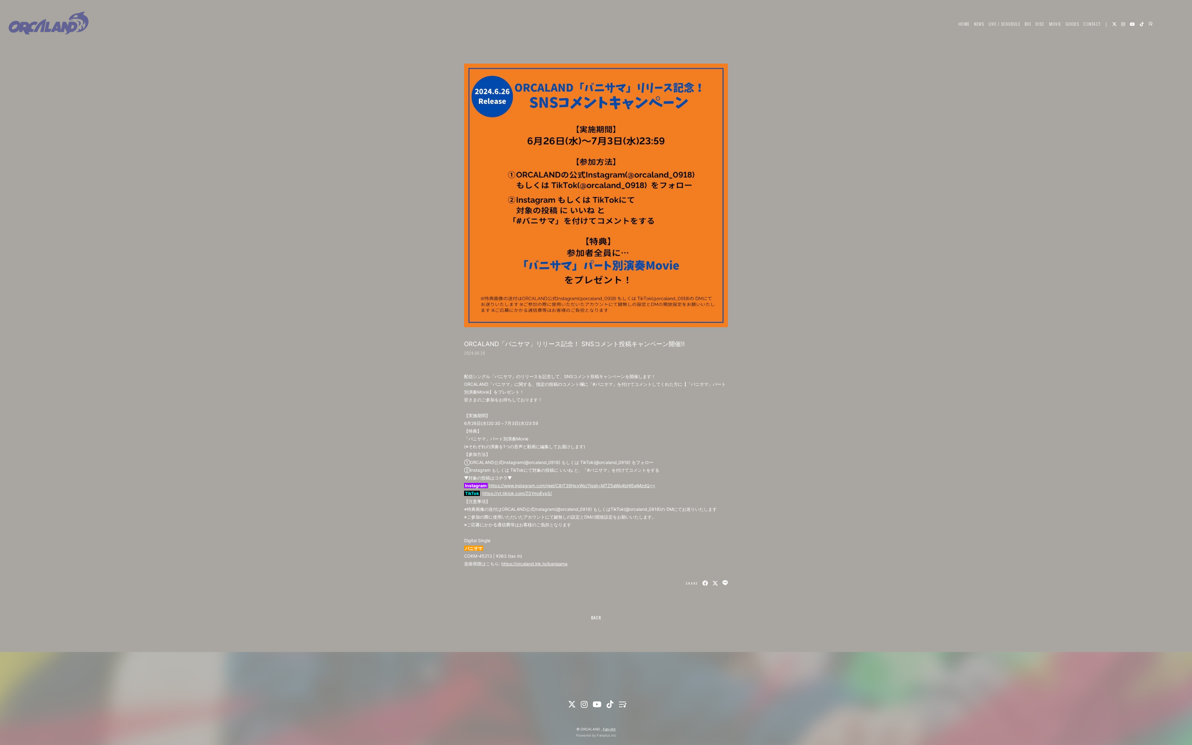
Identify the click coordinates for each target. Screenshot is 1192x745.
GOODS (1072, 23)
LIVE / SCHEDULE (1004, 23)
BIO (1028, 23)
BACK (596, 617)
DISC (1040, 23)
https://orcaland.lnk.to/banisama (534, 563)
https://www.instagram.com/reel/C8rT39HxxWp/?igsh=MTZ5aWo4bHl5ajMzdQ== (572, 485)
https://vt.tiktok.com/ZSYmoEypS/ (517, 493)
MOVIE (1055, 23)
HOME (964, 23)
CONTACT (1092, 23)
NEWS (979, 23)
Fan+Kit (609, 729)
